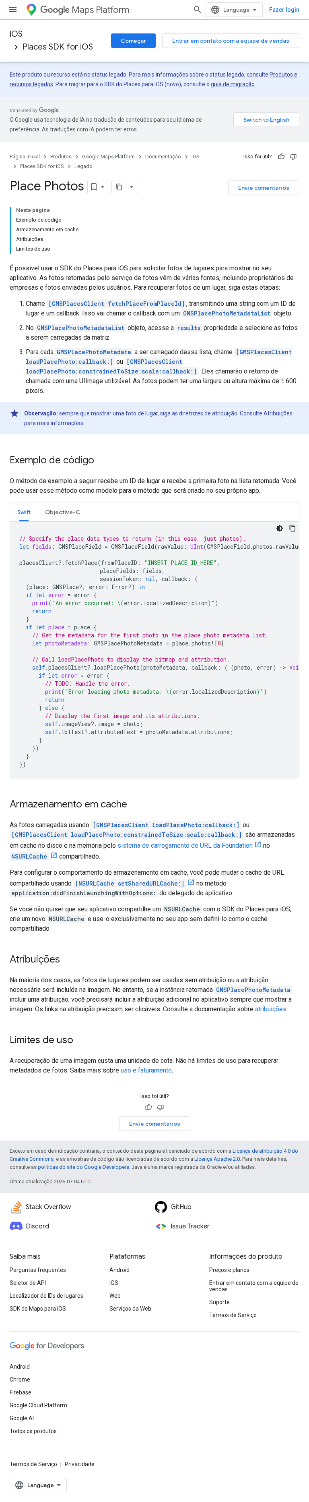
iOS (16, 34)
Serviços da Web (130, 1308)
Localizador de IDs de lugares (46, 1295)
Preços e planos (229, 1270)
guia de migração (233, 84)
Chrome (20, 1379)
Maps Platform (100, 9)
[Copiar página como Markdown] (119, 187)
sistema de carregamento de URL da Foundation (185, 845)
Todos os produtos (33, 1431)
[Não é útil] (293, 157)
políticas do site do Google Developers (83, 1167)
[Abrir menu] (13, 9)
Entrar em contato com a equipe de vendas (230, 40)
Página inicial (25, 157)
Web (115, 1295)
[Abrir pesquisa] (197, 10)
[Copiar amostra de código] (292, 528)
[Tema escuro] (279, 528)
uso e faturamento (146, 1070)
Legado (83, 166)
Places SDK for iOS (58, 47)
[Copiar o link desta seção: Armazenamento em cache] (135, 805)
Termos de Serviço (233, 1315)
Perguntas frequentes (38, 1270)
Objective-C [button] (62, 512)
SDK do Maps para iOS (38, 1308)
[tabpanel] (154, 650)
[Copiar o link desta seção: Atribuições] (68, 960)
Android (119, 1270)
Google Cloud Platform (38, 1405)
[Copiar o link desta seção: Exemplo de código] (102, 461)
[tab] (24, 511)
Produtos (61, 157)
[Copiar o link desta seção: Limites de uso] (81, 1041)
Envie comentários (263, 187)
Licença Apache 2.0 (217, 1159)
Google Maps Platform (108, 157)
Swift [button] (24, 512)
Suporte (219, 1302)
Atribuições (278, 413)
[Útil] (281, 157)
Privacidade (80, 1464)
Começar (133, 40)
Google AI (22, 1418)
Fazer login (284, 9)
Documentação (163, 157)
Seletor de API (28, 1283)
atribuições (270, 1009)
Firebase (20, 1392)
